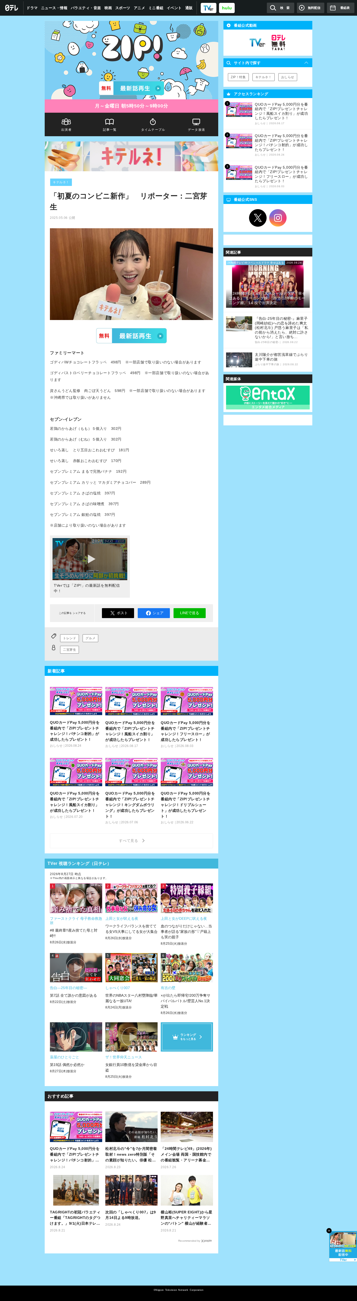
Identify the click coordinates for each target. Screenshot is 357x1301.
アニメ (139, 8)
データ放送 (196, 130)
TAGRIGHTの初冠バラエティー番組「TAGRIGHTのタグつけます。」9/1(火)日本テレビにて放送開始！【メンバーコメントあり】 (75, 1218)
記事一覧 (110, 130)
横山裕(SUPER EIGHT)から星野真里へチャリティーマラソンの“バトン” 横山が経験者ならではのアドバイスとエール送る (186, 1218)
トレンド (69, 638)
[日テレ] (12, 7)
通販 (189, 8)
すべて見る (129, 840)
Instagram (278, 218)
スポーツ (122, 8)
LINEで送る (189, 613)
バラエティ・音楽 (86, 8)
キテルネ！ (61, 182)
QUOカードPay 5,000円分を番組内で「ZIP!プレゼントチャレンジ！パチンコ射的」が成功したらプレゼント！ (75, 1154)
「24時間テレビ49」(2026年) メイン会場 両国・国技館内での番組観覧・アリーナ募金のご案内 (186, 1154)
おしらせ (287, 77)
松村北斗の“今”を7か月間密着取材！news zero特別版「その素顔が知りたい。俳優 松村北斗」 (131, 1154)
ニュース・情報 (54, 8)
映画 (108, 8)
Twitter (258, 218)
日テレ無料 (278, 42)
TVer (131, 336)
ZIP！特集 (238, 77)
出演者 (66, 130)
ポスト (122, 613)
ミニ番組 (156, 8)
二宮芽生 (69, 650)
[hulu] (227, 8)
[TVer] (208, 8)
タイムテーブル (153, 130)
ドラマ (32, 8)
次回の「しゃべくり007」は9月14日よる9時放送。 (130, 1215)
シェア (158, 613)
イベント (174, 8)
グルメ (90, 638)
